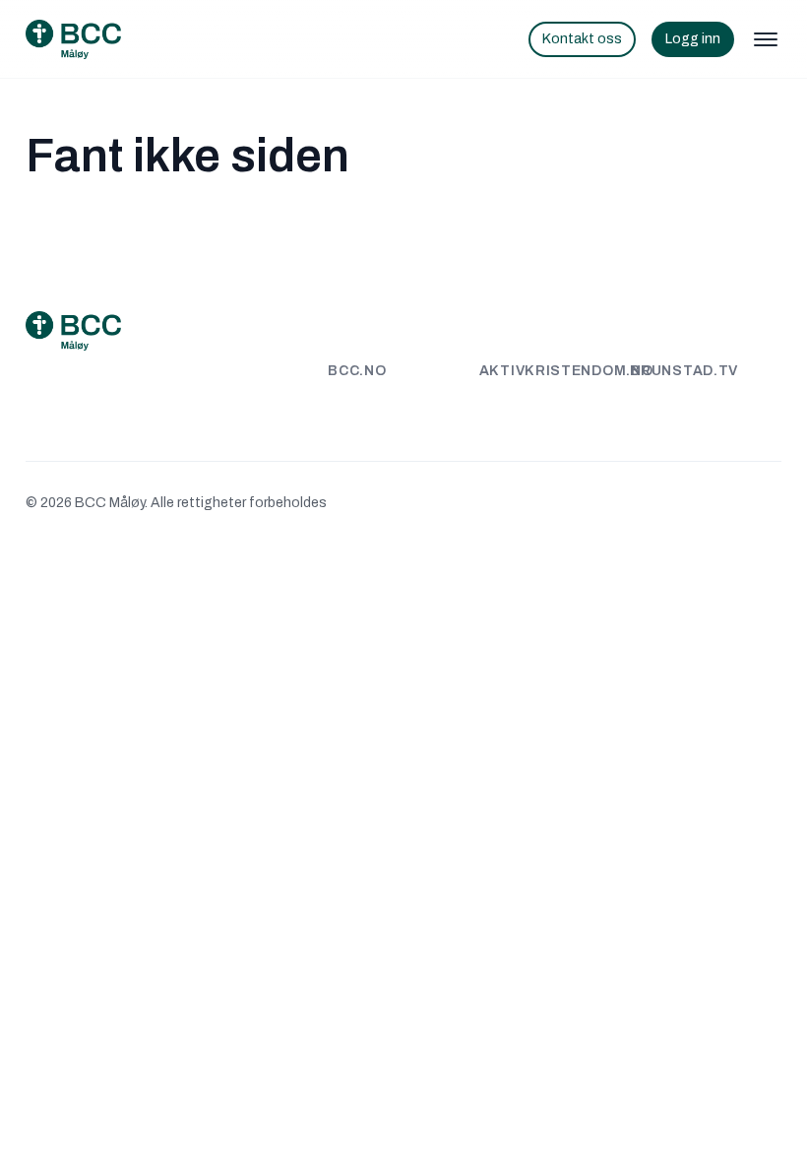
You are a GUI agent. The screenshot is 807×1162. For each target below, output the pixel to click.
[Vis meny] (765, 39)
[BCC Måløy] (73, 39)
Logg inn (692, 39)
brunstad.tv (684, 370)
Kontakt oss (582, 39)
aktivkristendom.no (566, 370)
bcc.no (357, 370)
